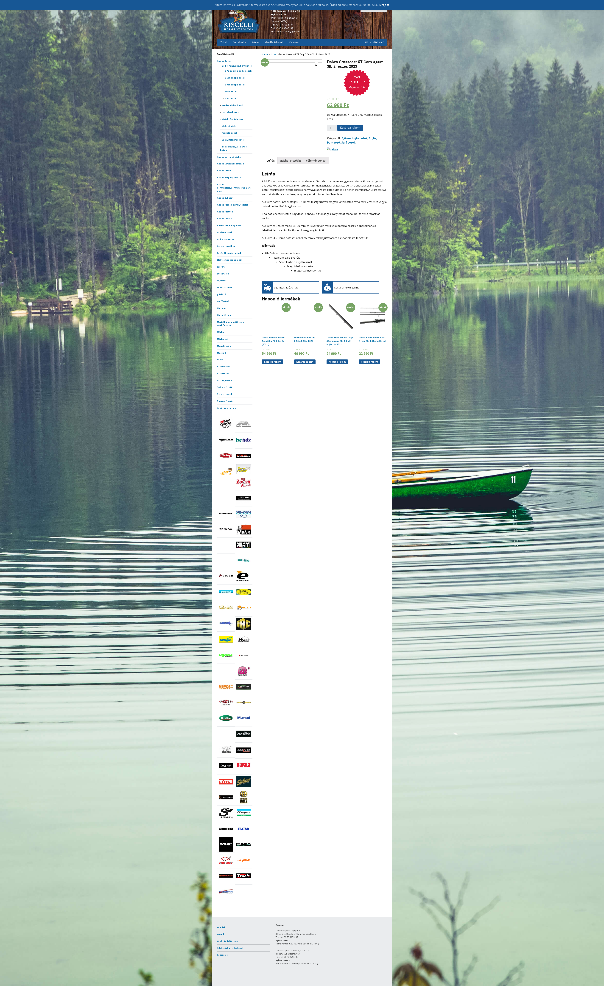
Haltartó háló (224, 315)
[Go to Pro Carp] (243, 756)
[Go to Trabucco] (226, 882)
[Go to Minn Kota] (243, 709)
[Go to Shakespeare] (243, 819)
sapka (220, 359)
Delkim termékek (226, 246)
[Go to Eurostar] (226, 598)
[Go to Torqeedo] (243, 866)
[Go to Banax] (243, 446)
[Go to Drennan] (243, 567)
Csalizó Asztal (224, 232)
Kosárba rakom (350, 127)
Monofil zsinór (224, 346)
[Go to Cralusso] (243, 520)
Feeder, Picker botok (233, 105)
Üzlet (274, 54)
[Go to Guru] (243, 614)
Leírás (271, 160)
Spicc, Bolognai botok (233, 139)
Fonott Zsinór (224, 287)
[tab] (270, 160)
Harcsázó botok (230, 112)
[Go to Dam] (243, 535)
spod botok (231, 91)
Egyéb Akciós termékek (229, 253)
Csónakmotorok (225, 239)
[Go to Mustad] (243, 724)
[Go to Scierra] (226, 819)
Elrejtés (384, 5)
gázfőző (221, 294)
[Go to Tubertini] (226, 897)
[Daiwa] (332, 149)
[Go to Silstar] (243, 835)
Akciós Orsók (224, 170)
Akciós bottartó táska (229, 156)
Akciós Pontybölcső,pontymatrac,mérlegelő (234, 187)
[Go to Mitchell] (226, 724)
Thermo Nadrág (225, 401)
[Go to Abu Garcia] (226, 430)
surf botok (230, 98)
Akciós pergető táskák (229, 177)
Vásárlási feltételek (274, 42)
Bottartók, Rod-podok (229, 225)
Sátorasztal (223, 366)
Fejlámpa (221, 280)
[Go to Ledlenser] (243, 662)
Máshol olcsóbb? (290, 160)
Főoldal (223, 42)
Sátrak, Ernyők (224, 380)
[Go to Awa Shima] (243, 430)
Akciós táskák (224, 218)
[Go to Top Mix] (226, 866)
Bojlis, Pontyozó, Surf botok (237, 65)
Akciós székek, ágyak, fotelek (232, 204)
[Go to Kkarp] (243, 645)
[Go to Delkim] (243, 551)
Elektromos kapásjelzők (229, 259)
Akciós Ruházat (225, 197)
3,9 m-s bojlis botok (235, 84)
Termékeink (239, 42)
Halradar (221, 308)
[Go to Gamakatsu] (226, 614)
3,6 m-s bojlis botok (235, 77)
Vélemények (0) (316, 160)
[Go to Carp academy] (243, 462)
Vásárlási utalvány (226, 408)
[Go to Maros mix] (226, 693)
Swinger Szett (224, 387)
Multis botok (229, 126)
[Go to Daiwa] (226, 535)
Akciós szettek (225, 211)
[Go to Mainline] (243, 677)
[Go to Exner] (243, 598)
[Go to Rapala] (243, 772)
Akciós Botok (224, 60)
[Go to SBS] (243, 803)
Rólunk (255, 42)
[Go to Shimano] (226, 835)
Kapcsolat (294, 42)
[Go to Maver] (243, 693)
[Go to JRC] (243, 630)
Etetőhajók (223, 273)
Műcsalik (221, 352)
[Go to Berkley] (226, 462)
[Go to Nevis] (243, 740)
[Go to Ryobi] (226, 788)
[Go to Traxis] (243, 882)
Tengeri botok (224, 394)
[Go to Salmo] (243, 788)
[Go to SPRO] (243, 851)
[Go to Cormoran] (226, 520)
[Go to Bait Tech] (226, 446)
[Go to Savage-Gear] (226, 803)
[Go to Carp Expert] (226, 478)
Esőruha (221, 266)
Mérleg (220, 332)
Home (265, 54)
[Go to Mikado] (226, 709)
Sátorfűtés (223, 373)
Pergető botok (229, 132)
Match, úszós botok (232, 119)
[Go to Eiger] (226, 582)
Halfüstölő (223, 301)
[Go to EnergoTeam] (243, 582)
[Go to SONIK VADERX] (226, 850)
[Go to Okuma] (226, 755)
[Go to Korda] (226, 661)
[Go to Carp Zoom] (243, 489)
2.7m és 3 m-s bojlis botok (238, 70)
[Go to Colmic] (243, 504)
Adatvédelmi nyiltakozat (230, 947)
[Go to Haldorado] (226, 629)
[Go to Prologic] (226, 772)
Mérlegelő (222, 339)
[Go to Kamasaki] (226, 645)
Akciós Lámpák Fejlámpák (230, 163)
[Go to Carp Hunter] (243, 473)
